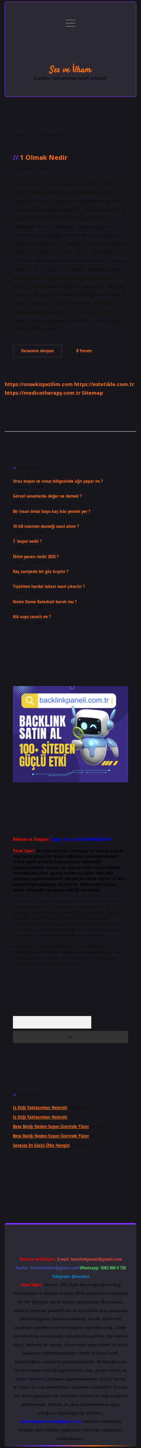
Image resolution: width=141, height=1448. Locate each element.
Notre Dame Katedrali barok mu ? (45, 601)
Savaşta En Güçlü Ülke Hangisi (41, 1145)
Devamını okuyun (41, 352)
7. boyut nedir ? (27, 541)
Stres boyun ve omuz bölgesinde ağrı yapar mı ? (58, 481)
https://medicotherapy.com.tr (43, 392)
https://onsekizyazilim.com (39, 384)
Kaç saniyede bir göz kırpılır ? (41, 571)
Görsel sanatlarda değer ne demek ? (47, 496)
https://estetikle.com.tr (104, 384)
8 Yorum (84, 350)
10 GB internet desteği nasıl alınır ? (46, 526)
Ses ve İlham (70, 70)
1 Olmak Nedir (43, 157)
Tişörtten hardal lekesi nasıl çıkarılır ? (49, 586)
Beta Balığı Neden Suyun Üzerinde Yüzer (51, 1126)
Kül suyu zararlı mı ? (32, 616)
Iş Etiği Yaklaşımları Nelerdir (40, 1107)
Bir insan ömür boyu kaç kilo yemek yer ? (51, 511)
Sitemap (92, 392)
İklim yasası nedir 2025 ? (36, 556)
